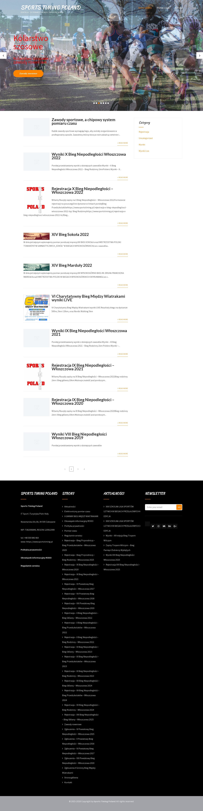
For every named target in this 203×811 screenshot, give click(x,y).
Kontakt (178, 8)
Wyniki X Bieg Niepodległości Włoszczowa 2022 (89, 156)
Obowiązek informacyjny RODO (36, 557)
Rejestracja (144, 131)
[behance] (169, 526)
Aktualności (69, 506)
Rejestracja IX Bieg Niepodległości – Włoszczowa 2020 (83, 401)
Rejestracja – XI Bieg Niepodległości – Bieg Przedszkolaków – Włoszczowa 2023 (80, 661)
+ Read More (122, 143)
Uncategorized (146, 138)
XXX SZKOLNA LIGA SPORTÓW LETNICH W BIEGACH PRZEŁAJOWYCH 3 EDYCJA (122, 526)
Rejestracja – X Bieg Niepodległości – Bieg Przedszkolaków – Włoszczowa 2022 (80, 627)
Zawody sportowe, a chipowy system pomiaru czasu (83, 121)
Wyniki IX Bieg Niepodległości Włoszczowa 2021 (89, 332)
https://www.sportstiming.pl (39, 541)
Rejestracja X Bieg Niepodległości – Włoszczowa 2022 (82, 190)
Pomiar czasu (163, 8)
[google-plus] (175, 526)
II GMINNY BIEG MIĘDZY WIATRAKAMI (81, 516)
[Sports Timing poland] (147, 523)
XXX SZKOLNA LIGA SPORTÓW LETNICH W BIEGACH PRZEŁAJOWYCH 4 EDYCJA (122, 511)
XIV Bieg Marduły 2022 (72, 265)
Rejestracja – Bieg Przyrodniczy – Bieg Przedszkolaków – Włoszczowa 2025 (79, 545)
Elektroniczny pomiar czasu (77, 511)
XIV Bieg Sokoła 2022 (70, 234)
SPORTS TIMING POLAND (50, 7)
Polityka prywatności (31, 549)
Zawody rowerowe (28, 73)
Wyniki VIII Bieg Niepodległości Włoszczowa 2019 (79, 436)
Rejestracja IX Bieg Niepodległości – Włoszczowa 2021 (83, 367)
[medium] (164, 526)
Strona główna (145, 8)
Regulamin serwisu (30, 565)
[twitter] (153, 526)
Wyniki (142, 144)
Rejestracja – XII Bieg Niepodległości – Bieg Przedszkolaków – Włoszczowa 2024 (80, 695)
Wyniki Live (144, 150)
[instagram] (158, 526)
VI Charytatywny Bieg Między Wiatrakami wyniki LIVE (88, 298)
